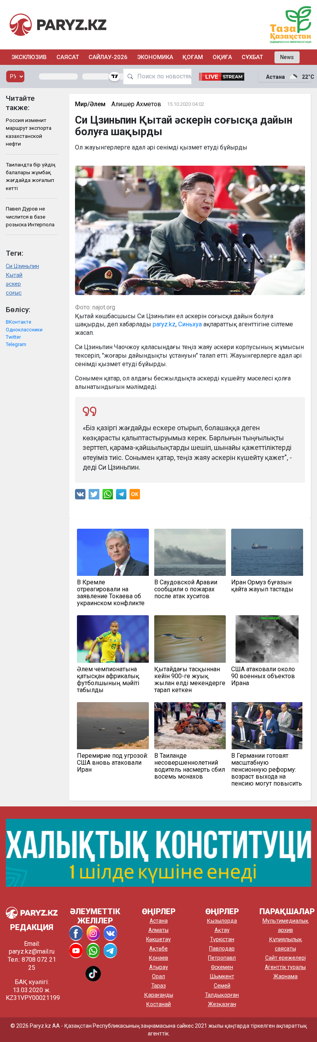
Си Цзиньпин (22, 266)
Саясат (67, 57)
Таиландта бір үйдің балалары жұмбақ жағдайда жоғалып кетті (30, 176)
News (287, 57)
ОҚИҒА (222, 57)
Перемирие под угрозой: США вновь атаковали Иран (112, 762)
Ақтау (222, 930)
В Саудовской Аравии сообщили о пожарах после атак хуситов (185, 589)
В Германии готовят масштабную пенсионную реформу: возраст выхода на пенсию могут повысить (266, 769)
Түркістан (222, 939)
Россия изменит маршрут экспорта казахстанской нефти (28, 132)
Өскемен (222, 967)
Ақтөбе (158, 948)
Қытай (14, 275)
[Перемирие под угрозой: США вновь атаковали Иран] (113, 725)
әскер (13, 284)
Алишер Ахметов (136, 104)
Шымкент (222, 976)
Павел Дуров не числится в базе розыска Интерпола (30, 216)
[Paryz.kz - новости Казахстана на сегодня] (58, 25)
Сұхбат (252, 57)
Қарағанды (158, 995)
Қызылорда (222, 921)
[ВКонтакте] (80, 496)
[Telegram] (121, 496)
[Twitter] (94, 496)
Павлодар (222, 948)
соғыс (14, 293)
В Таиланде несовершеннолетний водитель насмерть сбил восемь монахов (189, 766)
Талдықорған (222, 995)
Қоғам (192, 57)
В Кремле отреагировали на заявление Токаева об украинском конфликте (111, 593)
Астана (159, 921)
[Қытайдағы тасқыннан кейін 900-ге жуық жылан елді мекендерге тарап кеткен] (190, 638)
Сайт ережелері (285, 958)
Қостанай (158, 1004)
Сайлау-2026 (108, 57)
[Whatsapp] (107, 496)
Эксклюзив (29, 57)
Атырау (158, 967)
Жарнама (285, 976)
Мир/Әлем (90, 104)
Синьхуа (190, 324)
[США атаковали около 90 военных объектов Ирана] (267, 638)
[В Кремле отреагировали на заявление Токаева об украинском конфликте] (113, 552)
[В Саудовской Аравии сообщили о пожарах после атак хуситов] (190, 552)
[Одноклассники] (135, 496)
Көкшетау (158, 939)
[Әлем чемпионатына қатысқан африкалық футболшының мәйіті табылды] (113, 638)
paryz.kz (164, 324)
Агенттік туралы (285, 967)
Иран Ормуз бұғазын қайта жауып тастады (262, 586)
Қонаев (158, 958)
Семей (222, 986)
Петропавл (222, 958)
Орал (158, 976)
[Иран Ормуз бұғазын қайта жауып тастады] (267, 552)
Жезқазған (222, 1004)
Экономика (155, 57)
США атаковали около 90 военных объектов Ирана (263, 676)
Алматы (158, 930)
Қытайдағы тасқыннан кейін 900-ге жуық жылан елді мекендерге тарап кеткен (189, 680)
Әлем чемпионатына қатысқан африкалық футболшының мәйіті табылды (108, 680)
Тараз (158, 986)
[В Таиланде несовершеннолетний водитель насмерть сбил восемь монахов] (190, 725)
